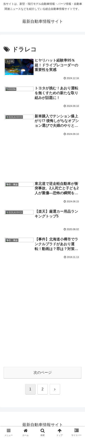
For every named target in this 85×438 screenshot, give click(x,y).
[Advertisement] (42, 152)
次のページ (43, 372)
